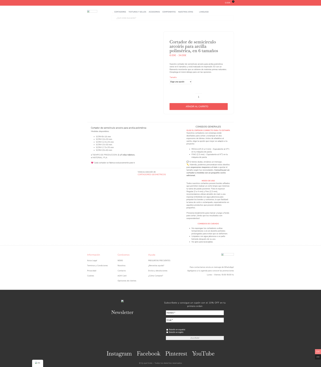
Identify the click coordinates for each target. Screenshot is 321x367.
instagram (119, 353)
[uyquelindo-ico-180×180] (92, 11)
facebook (148, 353)
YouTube (203, 353)
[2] (122, 72)
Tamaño (173, 77)
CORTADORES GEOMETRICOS (152, 174)
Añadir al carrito (197, 106)
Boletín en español (176, 329)
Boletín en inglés (175, 332)
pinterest (176, 353)
